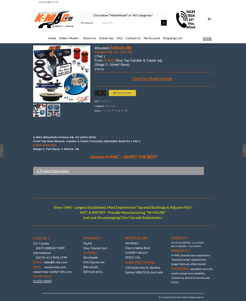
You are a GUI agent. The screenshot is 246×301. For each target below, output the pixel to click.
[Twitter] (102, 111)
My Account (152, 38)
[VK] (109, 111)
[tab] (123, 127)
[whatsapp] (123, 111)
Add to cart (124, 93)
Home (52, 38)
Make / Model (68, 38)
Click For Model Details (152, 78)
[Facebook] (105, 111)
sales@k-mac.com (51, 2)
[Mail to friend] (115, 111)
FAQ (119, 38)
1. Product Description (53, 171)
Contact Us (133, 38)
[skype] (126, 111)
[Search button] (164, 23)
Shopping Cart (173, 38)
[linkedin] (119, 111)
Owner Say (106, 38)
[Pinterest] (112, 111)
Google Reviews (207, 39)
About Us (89, 38)
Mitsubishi (110, 106)
